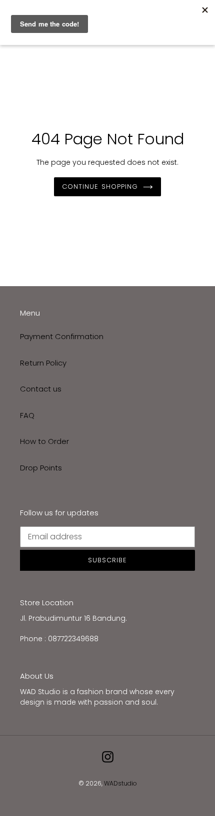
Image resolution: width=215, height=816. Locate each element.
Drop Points (41, 467)
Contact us (41, 389)
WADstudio (120, 783)
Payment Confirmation (62, 336)
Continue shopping (100, 186)
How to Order (44, 441)
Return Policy (43, 363)
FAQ (27, 415)
